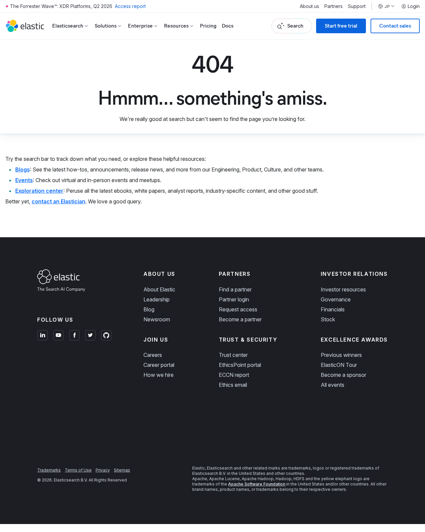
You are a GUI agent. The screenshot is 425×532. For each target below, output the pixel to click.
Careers (152, 355)
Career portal (158, 365)
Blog (148, 309)
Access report (130, 6)
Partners (333, 6)
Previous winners (341, 355)
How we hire (158, 375)
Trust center (233, 355)
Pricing (208, 26)
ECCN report (234, 375)
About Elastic (159, 289)
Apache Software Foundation (256, 483)
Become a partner (240, 319)
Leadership (156, 299)
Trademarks (49, 470)
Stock (328, 319)
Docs (227, 26)
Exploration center (39, 190)
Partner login (234, 299)
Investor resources (343, 289)
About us (309, 6)
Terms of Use (78, 470)
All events (332, 384)
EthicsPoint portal (240, 365)
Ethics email (233, 384)
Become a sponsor (343, 375)
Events (24, 180)
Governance (336, 299)
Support (357, 6)
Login (414, 6)
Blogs (22, 169)
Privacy (103, 470)
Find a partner (235, 289)
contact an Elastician (58, 201)
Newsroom (156, 319)
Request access (238, 309)
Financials (333, 309)
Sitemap (122, 470)
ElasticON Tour (339, 365)
